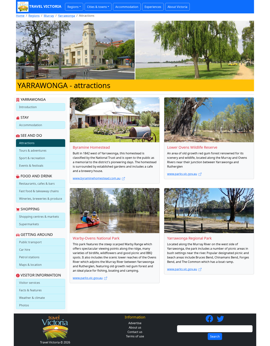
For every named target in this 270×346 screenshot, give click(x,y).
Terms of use (135, 336)
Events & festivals (31, 166)
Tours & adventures (32, 150)
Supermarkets (29, 224)
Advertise (134, 323)
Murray (49, 16)
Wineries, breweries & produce (40, 199)
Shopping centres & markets (39, 217)
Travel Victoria (45, 6)
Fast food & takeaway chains (39, 191)
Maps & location (30, 265)
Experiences (153, 7)
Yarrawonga (66, 16)
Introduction (28, 107)
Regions (34, 16)
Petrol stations (29, 257)
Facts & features (30, 290)
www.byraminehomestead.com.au (96, 178)
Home (20, 16)
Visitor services (29, 283)
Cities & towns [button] (97, 7)
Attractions (27, 143)
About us (135, 327)
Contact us (134, 332)
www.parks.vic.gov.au (182, 174)
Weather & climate (32, 298)
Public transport (30, 242)
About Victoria (177, 7)
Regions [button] (73, 7)
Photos (24, 305)
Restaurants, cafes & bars (37, 184)
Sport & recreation (32, 158)
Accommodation (126, 7)
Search (215, 336)
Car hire (24, 250)
